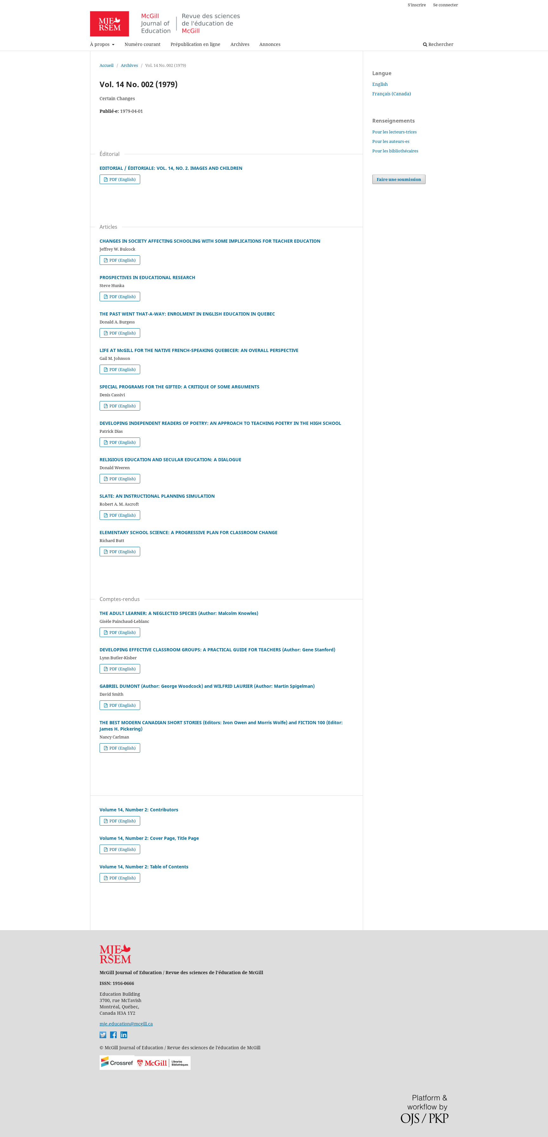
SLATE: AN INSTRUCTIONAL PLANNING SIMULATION (157, 496)
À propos (100, 44)
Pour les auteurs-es (390, 141)
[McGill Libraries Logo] (162, 1068)
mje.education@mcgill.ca (126, 1024)
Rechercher (440, 44)
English (380, 84)
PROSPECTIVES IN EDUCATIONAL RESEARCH (147, 277)
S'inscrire (417, 5)
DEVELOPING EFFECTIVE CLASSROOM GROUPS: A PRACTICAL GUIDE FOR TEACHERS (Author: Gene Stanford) (217, 650)
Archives (240, 44)
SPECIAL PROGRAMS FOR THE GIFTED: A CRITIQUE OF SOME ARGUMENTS (179, 387)
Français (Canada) (391, 94)
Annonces (269, 44)
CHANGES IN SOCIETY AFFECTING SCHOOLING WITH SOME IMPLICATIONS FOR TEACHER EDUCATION (210, 241)
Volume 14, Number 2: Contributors (139, 810)
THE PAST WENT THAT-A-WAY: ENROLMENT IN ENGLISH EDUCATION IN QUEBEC (187, 314)
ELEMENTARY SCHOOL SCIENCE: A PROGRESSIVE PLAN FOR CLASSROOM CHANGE (188, 532)
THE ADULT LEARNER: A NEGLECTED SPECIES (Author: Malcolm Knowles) (179, 613)
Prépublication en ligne (195, 44)
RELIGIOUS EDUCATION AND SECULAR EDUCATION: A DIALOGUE (170, 460)
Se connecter (445, 5)
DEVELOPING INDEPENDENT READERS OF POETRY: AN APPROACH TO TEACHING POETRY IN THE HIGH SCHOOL (220, 423)
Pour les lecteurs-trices (394, 132)
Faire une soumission (399, 179)
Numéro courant (142, 44)
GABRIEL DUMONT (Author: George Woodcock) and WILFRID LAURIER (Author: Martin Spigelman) (207, 686)
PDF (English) (122, 179)
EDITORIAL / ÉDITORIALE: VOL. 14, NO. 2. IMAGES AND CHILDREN (171, 168)
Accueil (107, 65)
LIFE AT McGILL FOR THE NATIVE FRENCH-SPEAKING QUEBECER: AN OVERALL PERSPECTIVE (199, 350)
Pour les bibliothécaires (395, 151)
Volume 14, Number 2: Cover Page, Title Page (149, 838)
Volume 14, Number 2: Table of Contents (144, 867)
